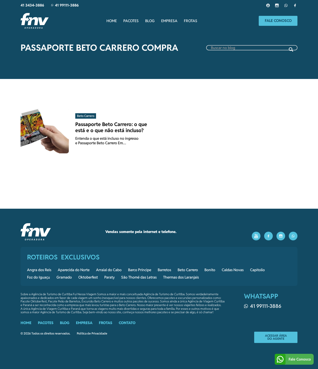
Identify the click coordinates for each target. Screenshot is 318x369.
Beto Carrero (188, 270)
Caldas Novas (233, 270)
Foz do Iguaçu (38, 277)
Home (111, 21)
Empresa (169, 21)
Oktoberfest (88, 277)
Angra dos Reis (39, 270)
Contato (127, 323)
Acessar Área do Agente (276, 337)
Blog (150, 21)
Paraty (109, 277)
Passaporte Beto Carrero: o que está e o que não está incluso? (111, 127)
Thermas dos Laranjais (181, 277)
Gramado (64, 277)
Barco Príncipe (139, 270)
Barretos (164, 270)
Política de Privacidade (92, 333)
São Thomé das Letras (139, 277)
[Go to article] (45, 128)
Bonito (209, 270)
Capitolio (257, 270)
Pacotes (131, 21)
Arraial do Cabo (109, 270)
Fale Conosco (278, 20)
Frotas (190, 21)
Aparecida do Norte (74, 270)
